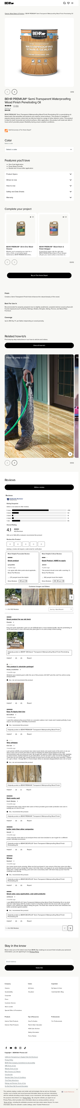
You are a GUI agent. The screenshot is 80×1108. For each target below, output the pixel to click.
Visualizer (31, 992)
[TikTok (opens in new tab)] (25, 1047)
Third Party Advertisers (12, 1080)
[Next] (14, 92)
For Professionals (57, 1021)
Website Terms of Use (11, 1069)
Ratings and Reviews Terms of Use (15, 1083)
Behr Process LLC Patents (13, 1071)
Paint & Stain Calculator (35, 1025)
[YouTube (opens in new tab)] (10, 1047)
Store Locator (9, 1007)
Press (6, 999)
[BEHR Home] (9, 3)
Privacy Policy (34, 952)
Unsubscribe (9, 1074)
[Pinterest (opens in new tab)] (15, 1047)
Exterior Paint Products (12, 1025)
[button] (68, 1091)
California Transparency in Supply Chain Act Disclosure (21, 1057)
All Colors (31, 988)
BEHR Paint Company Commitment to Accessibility (20, 1063)
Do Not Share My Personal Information (16, 1086)
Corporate (8, 996)
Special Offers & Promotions (13, 1010)
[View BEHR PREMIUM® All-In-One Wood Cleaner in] (20, 228)
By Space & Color (57, 988)
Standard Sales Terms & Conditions (15, 1077)
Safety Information (33, 1032)
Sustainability (9, 992)
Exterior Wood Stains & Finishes (14, 14)
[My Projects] (68, 3)
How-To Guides (32, 1021)
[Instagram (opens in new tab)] (20, 1047)
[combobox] (39, 149)
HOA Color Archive (34, 1029)
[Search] (64, 3)
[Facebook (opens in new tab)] (6, 1047)
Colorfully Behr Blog (58, 992)
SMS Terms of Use (10, 1066)
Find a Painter (32, 1036)
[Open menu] (72, 3)
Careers (7, 988)
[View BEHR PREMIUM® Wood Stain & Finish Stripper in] (53, 228)
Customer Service (10, 1003)
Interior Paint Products (11, 1021)
